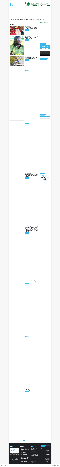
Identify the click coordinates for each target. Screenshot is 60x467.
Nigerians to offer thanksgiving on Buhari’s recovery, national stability (31, 281)
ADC (37, 454)
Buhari (31, 456)
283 (21, 440)
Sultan (38, 460)
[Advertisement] (30, 13)
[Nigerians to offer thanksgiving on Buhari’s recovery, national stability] (17, 305)
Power (33, 19)
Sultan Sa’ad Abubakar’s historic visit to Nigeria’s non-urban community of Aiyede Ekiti (31, 175)
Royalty (24, 19)
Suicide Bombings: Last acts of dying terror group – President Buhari (31, 58)
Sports (41, 19)
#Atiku (31, 448)
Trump (38, 461)
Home (11, 19)
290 (29, 440)
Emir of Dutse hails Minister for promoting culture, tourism (30, 122)
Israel (31, 460)
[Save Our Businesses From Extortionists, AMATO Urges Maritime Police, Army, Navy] (43, 459)
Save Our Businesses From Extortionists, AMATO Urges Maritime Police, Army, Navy (47, 459)
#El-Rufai (34, 448)
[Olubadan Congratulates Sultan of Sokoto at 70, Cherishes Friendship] (43, 449)
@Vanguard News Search (33, 454)
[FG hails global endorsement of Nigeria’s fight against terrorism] (17, 359)
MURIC (33, 460)
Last (35, 440)
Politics (43, 19)
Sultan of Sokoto (32, 461)
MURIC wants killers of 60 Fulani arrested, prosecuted (30, 38)
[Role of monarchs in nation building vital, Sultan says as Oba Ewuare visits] (17, 30)
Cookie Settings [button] (54, 465)
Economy (21, 19)
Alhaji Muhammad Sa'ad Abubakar (34, 455)
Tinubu (35, 461)
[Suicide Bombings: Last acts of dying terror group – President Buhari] (17, 61)
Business (18, 19)
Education (27, 19)
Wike (32, 462)
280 (18, 440)
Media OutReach (37, 19)
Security (31, 19)
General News (14, 19)
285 (26, 440)
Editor (25, 26)
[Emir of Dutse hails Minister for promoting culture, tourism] (17, 146)
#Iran (36, 448)
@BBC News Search (33, 449)
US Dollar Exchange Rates (43, 116)
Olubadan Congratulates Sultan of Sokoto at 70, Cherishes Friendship (47, 450)
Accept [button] (58, 465)
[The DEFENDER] (15, 5)
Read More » (27, 70)
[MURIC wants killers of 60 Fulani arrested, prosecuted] (17, 45)
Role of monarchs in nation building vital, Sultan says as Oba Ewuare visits (31, 28)
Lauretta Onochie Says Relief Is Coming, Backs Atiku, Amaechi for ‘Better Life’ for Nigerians (47, 454)
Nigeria (36, 460)
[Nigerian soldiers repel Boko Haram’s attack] (17, 93)
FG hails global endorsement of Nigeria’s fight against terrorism (30, 334)
